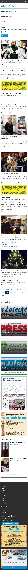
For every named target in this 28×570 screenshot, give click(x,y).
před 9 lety (12, 66)
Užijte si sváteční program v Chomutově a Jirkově (13, 104)
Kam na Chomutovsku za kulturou (9, 280)
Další (3, 295)
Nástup (4, 367)
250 (17, 289)
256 (14, 292)
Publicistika (4, 497)
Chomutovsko (6, 29)
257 (18, 292)
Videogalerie (4, 502)
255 (11, 292)
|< (2, 289)
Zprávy (3, 490)
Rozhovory (4, 495)
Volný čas (8, 11)
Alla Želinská (5, 149)
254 (7, 292)
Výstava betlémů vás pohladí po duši (10, 236)
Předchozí (8, 289)
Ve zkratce (4, 500)
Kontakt (3, 510)
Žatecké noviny (6, 315)
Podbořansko (22, 29)
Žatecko (4, 32)
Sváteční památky (5, 197)
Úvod (2, 11)
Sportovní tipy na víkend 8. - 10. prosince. (11, 93)
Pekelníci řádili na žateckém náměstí (10, 173)
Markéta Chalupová (6, 182)
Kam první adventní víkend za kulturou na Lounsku (14, 270)
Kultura (3, 493)
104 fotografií (22, 182)
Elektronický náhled (6, 512)
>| (8, 295)
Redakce (4, 78)
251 (20, 289)
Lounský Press (5, 332)
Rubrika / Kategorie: (6, 16)
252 (24, 289)
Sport (3, 492)
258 (22, 292)
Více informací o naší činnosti (10, 523)
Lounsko (14, 29)
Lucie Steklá (4, 66)
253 (3, 292)
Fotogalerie (4, 503)
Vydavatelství (4, 509)
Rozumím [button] (14, 567)
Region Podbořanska (7, 350)
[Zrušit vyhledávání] (26, 1)
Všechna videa (14, 474)
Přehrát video (14, 444)
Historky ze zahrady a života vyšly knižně (11, 61)
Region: (3, 27)
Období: (3, 21)
